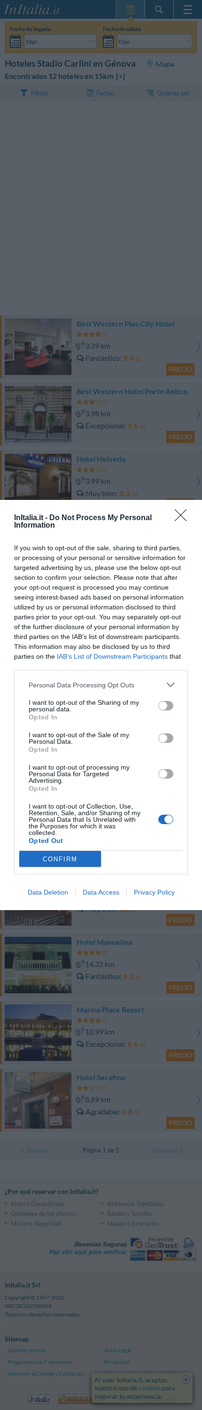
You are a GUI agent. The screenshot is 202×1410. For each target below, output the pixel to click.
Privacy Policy (154, 892)
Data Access (101, 892)
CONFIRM (60, 859)
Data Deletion (48, 892)
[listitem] (101, 685)
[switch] (165, 705)
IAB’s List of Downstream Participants (112, 656)
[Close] (184, 518)
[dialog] (101, 705)
